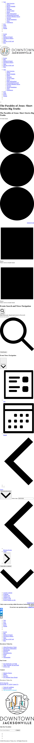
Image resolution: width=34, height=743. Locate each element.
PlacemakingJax (7, 653)
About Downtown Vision (10, 647)
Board (5, 654)
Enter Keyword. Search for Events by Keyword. (12, 315)
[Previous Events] (18, 485)
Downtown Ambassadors (10, 648)
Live (4, 24)
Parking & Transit (8, 37)
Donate (5, 28)
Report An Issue (7, 688)
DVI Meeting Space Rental (10, 677)
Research (5, 651)
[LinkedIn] (17, 614)
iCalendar (5, 594)
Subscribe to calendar (6, 566)
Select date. (15, 498)
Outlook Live (6, 597)
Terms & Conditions (8, 687)
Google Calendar (7, 592)
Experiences (10, 22)
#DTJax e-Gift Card (8, 41)
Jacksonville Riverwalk (13, 15)
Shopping (9, 9)
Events (5, 34)
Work (4, 25)
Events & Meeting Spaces (13, 16)
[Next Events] (4, 487)
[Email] (17, 617)
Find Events (3, 352)
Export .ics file (7, 598)
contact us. (31, 607)
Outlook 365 (6, 595)
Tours (8, 21)
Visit (4, 2)
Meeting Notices (7, 673)
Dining (8, 5)
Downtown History (8, 38)
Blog (4, 42)
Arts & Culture (10, 10)
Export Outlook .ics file (9, 600)
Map (4, 35)
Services (9, 18)
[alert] (17, 243)
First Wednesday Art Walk (10, 663)
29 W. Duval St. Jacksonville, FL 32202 (6, 683)
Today (1, 489)
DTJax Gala (6, 666)
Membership (6, 650)
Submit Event (30, 222)
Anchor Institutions (12, 19)
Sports (8, 12)
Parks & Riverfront (12, 13)
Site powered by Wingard (10, 690)
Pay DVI (5, 676)
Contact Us (15, 684)
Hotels (8, 8)
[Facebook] (17, 609)
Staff (4, 656)
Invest (4, 27)
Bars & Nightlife (11, 6)
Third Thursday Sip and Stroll (11, 665)
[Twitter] (17, 612)
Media (5, 674)
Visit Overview (11, 3)
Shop (4, 40)
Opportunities (6, 657)
